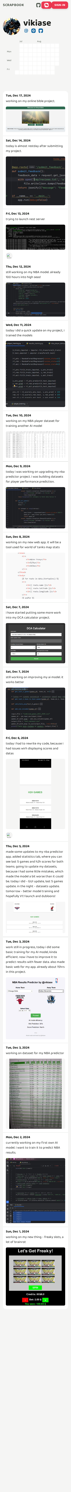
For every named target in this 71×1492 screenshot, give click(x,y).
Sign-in (59, 5)
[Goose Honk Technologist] (9, 835)
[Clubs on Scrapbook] (46, 5)
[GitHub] (38, 5)
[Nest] (9, 255)
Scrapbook (13, 5)
